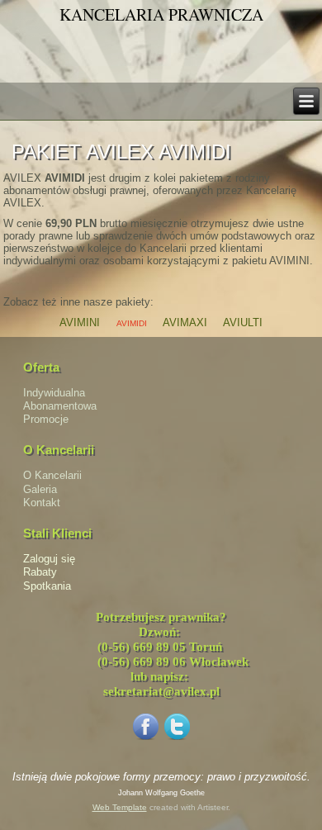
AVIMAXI (185, 322)
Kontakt (41, 502)
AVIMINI (79, 322)
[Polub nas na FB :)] (145, 739)
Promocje (46, 419)
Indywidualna (54, 393)
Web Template (119, 807)
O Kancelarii (52, 475)
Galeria (40, 489)
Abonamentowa (60, 406)
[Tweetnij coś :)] (177, 739)
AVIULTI (243, 322)
